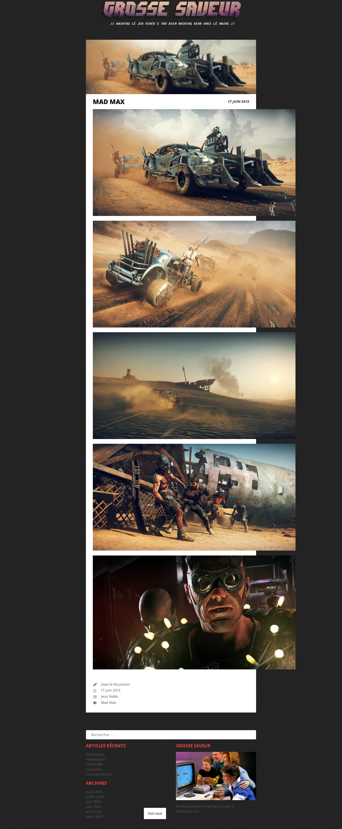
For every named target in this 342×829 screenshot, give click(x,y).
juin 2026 (93, 801)
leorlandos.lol (187, 811)
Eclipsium (94, 769)
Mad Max (108, 702)
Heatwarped (96, 759)
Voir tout (155, 813)
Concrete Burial (98, 774)
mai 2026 (93, 806)
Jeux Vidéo (109, 696)
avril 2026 (94, 811)
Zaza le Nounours (115, 684)
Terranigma (95, 754)
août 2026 (94, 791)
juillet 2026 (95, 796)
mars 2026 (94, 816)
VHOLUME (94, 764)
